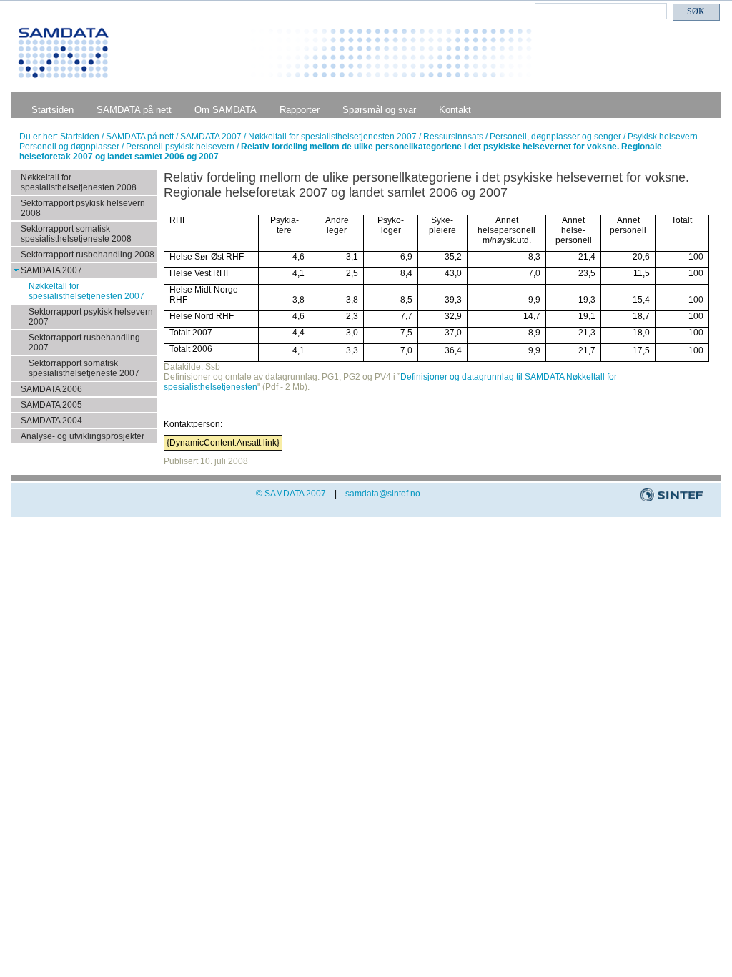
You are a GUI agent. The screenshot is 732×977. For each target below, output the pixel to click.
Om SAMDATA (225, 109)
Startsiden (52, 109)
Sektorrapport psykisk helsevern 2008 (83, 208)
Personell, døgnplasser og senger (556, 137)
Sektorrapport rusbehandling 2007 (84, 343)
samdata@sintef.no (382, 493)
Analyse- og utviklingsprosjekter (82, 436)
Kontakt (455, 109)
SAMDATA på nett (134, 109)
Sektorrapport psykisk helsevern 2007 (91, 317)
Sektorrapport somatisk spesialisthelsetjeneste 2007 (84, 368)
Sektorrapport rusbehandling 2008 (87, 255)
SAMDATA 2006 (51, 389)
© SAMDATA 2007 (291, 493)
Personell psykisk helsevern (181, 147)
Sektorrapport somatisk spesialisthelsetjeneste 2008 (76, 234)
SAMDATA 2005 (51, 405)
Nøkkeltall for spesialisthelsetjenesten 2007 (333, 137)
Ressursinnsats (454, 137)
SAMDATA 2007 (212, 137)
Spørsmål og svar (379, 109)
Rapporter (300, 109)
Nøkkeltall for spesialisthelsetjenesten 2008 (79, 182)
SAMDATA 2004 (51, 421)
